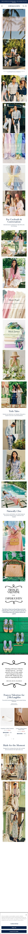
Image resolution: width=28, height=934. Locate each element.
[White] (6, 735)
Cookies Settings (14, 923)
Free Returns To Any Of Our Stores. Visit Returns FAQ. (14, 1)
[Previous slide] (11, 739)
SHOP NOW (14, 703)
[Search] (23, 6)
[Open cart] (26, 6)
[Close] (26, 914)
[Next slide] (13, 739)
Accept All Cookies (14, 931)
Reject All (14, 927)
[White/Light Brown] (9, 735)
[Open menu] (2, 6)
